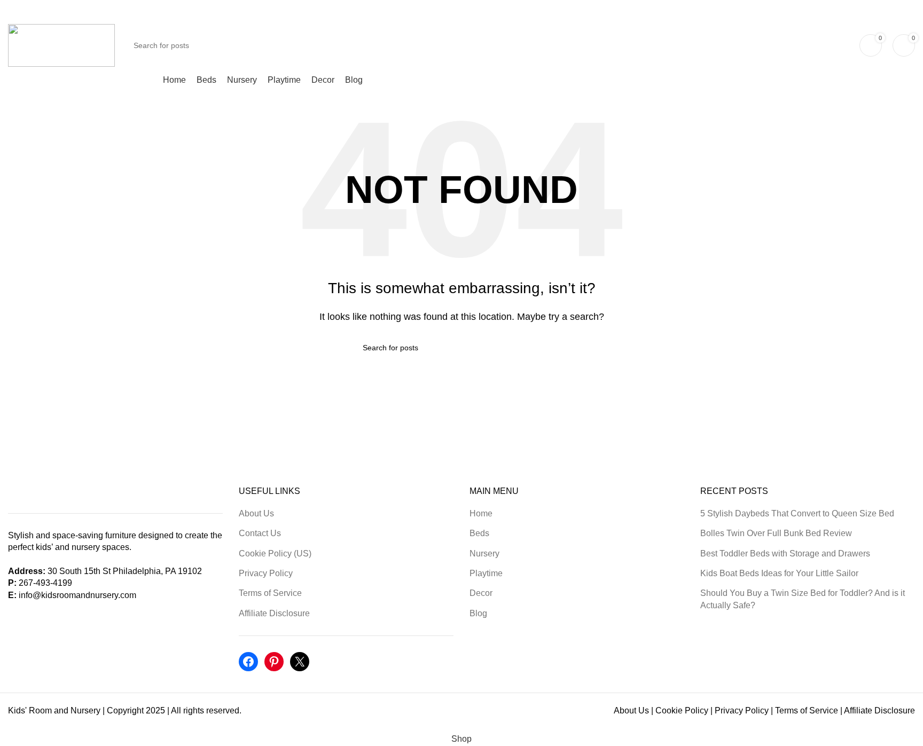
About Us (256, 513)
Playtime (486, 573)
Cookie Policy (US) (275, 553)
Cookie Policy (681, 710)
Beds (479, 533)
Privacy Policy (266, 573)
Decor (481, 593)
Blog (478, 613)
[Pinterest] (274, 661)
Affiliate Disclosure (274, 613)
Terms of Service (270, 593)
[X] (299, 661)
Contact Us (260, 533)
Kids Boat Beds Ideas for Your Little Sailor (779, 573)
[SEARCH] (836, 45)
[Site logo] (61, 44)
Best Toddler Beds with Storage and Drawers (785, 553)
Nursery (484, 553)
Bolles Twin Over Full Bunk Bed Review (776, 533)
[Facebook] (248, 661)
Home (481, 513)
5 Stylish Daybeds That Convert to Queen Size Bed (797, 513)
